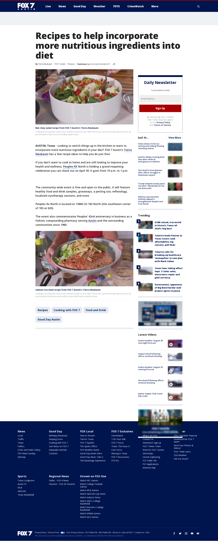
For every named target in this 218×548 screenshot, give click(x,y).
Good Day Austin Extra (91, 453)
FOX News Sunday (26, 453)
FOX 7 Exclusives (122, 431)
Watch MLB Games (89, 490)
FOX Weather (180, 455)
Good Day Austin (49, 319)
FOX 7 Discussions (120, 457)
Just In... (143, 137)
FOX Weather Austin (89, 449)
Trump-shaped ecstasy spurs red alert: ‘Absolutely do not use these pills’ (151, 186)
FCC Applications (151, 464)
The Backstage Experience (92, 460)
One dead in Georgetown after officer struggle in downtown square (150, 172)
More (154, 6)
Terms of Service (162, 125)
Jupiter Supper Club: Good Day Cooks (150, 394)
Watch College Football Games (91, 485)
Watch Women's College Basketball (92, 508)
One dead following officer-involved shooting (151, 381)
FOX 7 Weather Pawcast (185, 435)
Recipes (71, 64)
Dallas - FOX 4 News (59, 480)
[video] (175, 343)
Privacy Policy (163, 122)
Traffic (21, 439)
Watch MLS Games (89, 517)
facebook (174, 533)
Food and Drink (96, 310)
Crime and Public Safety (29, 449)
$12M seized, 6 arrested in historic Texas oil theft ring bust (168, 225)
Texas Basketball (26, 494)
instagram (186, 533)
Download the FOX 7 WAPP (184, 440)
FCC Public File (150, 460)
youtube (192, 533)
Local (20, 435)
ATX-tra (115, 460)
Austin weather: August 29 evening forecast (150, 368)
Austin (92, 220)
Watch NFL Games (89, 480)
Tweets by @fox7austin (151, 441)
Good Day (55, 431)
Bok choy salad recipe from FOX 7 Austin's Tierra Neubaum (66, 127)
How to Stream (87, 435)
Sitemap (22, 457)
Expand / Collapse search (198, 6)
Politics (21, 446)
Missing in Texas (119, 453)
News (21, 431)
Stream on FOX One (93, 476)
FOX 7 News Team (152, 446)
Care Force (116, 449)
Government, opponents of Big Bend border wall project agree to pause (168, 287)
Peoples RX (70, 166)
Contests (53, 453)
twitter (180, 533)
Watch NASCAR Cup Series (93, 493)
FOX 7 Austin (60, 64)
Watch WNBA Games (90, 513)
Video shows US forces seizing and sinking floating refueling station (151, 146)
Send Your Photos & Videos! (183, 446)
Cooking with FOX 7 (67, 310)
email (198, 533)
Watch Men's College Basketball (90, 502)
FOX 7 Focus (117, 442)
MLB (20, 487)
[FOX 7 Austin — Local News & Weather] (27, 6)
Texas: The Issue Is (120, 446)
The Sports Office (88, 446)
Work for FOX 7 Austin (153, 449)
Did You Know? (181, 458)
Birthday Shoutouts (58, 435)
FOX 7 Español (87, 442)
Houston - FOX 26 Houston (62, 484)
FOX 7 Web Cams (182, 451)
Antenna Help (149, 467)
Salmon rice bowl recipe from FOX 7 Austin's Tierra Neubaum (68, 289)
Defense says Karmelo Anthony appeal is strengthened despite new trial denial (150, 200)
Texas (20, 442)
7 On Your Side (118, 439)
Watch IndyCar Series (90, 497)
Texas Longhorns (26, 480)
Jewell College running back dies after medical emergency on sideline (151, 159)
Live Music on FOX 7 (59, 446)
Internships (148, 453)
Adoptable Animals (58, 449)
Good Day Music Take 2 (91, 457)
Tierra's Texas (87, 439)
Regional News (59, 476)
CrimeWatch (117, 435)
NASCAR (22, 491)
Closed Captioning (151, 457)
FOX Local (86, 431)
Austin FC (22, 484)
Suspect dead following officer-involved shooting (150, 354)
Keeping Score (56, 439)
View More (174, 137)
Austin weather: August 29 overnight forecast (150, 341)
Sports (22, 476)
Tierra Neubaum (45, 64)
